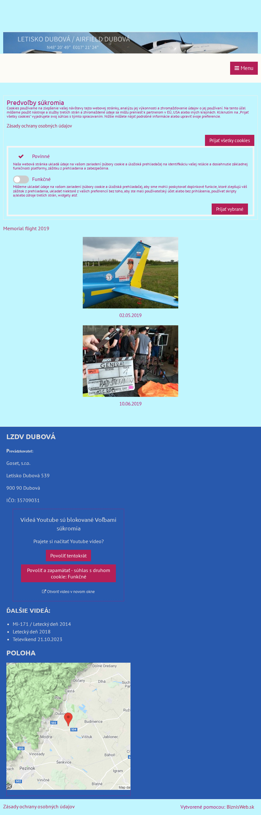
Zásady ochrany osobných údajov (39, 126)
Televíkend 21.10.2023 (37, 639)
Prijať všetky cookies (229, 140)
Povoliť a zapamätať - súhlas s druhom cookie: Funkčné (68, 573)
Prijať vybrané (229, 209)
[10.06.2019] (130, 361)
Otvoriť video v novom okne (70, 591)
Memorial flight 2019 (26, 228)
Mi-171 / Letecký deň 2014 (42, 624)
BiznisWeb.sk (240, 807)
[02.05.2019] (130, 272)
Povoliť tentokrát (68, 555)
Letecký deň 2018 (32, 631)
